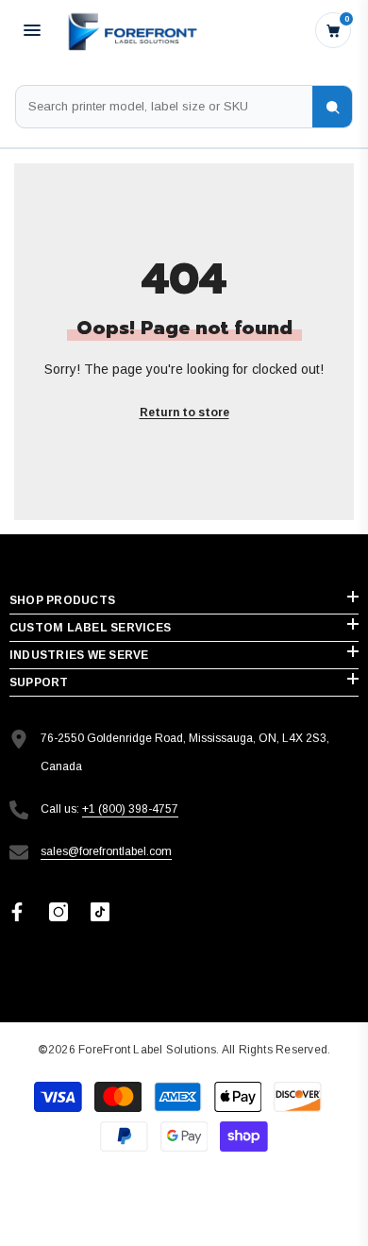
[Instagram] (58, 912)
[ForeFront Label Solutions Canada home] (131, 29)
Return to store (184, 412)
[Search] (332, 106)
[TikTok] (100, 912)
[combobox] (164, 106)
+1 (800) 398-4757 (130, 809)
